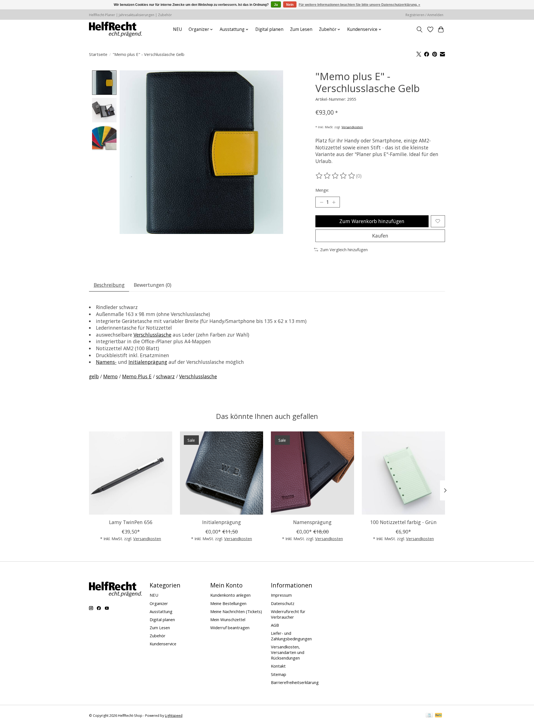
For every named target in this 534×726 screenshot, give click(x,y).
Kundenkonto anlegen (230, 595)
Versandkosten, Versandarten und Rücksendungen (287, 652)
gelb (94, 376)
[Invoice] (429, 715)
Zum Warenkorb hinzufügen (371, 221)
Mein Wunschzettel (227, 619)
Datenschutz (282, 603)
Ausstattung (161, 611)
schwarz (165, 376)
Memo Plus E (137, 376)
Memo (110, 376)
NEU (177, 29)
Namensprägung (312, 522)
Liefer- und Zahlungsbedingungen (291, 635)
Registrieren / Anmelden (424, 15)
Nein (289, 5)
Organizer (159, 603)
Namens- (106, 362)
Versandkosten (352, 127)
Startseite (98, 54)
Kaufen (380, 235)
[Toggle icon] (420, 29)
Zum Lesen (301, 29)
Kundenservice (163, 643)
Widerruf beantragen (229, 627)
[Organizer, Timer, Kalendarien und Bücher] (115, 29)
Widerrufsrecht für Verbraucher (288, 614)
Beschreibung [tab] (109, 284)
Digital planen (269, 29)
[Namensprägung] (312, 473)
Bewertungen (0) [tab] (152, 284)
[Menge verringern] (321, 202)
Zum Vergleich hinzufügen (344, 249)
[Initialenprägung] (221, 473)
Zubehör (157, 635)
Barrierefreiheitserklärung (295, 682)
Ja (276, 5)
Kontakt (278, 666)
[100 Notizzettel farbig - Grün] (403, 473)
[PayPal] (438, 715)
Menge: (322, 190)
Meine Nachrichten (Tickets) (236, 611)
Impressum (281, 595)
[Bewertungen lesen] (335, 175)
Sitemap (278, 674)
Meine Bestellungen (228, 603)
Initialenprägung (147, 362)
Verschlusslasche (152, 334)
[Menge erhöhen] (334, 202)
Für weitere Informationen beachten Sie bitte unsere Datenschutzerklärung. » (359, 5)
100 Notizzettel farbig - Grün (403, 522)
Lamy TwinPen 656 (130, 522)
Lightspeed (173, 715)
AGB (275, 625)
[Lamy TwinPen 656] (130, 473)
